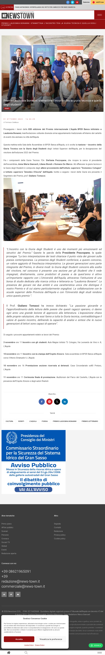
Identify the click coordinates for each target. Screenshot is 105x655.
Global (4, 546)
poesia (45, 421)
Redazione (58, 531)
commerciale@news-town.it (23, 586)
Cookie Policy (29, 645)
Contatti (57, 527)
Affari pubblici (7, 527)
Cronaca (5, 538)
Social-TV (6, 542)
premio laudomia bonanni (64, 421)
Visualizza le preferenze (51, 639)
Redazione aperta (9, 553)
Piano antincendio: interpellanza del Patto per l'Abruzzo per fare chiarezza (45, 7)
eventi (21, 421)
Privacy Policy (39, 645)
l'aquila (32, 421)
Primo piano (7, 524)
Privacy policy (59, 535)
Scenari (5, 531)
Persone (5, 535)
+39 (5, 576)
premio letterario (90, 421)
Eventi (4, 550)
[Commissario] (52, 462)
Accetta (19, 639)
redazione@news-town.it (21, 581)
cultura (9, 421)
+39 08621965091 (16, 571)
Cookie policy (59, 538)
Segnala (57, 524)
